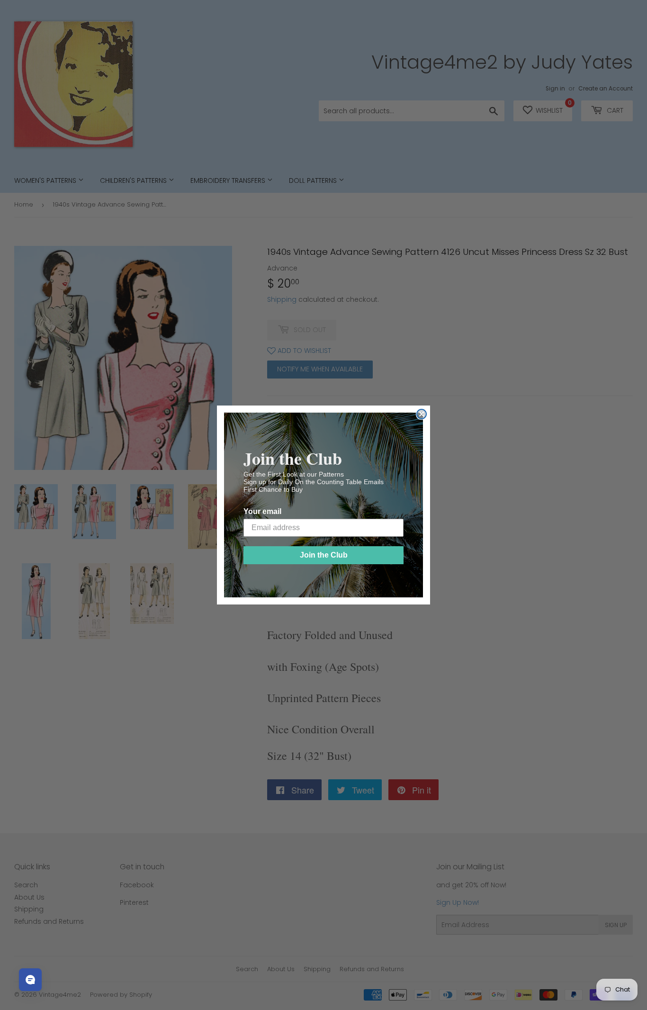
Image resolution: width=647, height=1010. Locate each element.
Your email (262, 511)
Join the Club (324, 555)
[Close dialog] (421, 414)
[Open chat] (30, 979)
